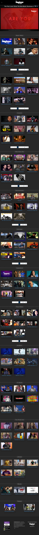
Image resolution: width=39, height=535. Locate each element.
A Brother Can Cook (6, 466)
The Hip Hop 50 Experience (19, 171)
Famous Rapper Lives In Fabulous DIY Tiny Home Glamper (19, 476)
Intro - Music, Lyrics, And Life (6, 220)
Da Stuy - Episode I (20, 402)
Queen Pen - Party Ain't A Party (32, 45)
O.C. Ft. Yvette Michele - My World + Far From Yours (19, 94)
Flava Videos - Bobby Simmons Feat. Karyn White (32, 316)
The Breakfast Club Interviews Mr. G (6, 259)
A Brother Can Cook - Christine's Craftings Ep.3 (32, 466)
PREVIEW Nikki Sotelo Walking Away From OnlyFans (29, 511)
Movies (19, 484)
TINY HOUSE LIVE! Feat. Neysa (32, 429)
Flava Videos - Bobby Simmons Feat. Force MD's (6, 316)
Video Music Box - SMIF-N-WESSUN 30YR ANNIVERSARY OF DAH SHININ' (32, 161)
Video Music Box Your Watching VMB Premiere (32, 171)
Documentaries (19, 190)
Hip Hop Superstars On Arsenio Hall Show (32, 392)
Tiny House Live (19, 420)
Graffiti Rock (32, 402)
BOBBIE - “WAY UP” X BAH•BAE (19, 355)
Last (27, 69)
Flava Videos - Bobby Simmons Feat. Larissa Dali (6, 326)
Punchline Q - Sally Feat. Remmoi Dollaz (19, 365)
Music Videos (19, 35)
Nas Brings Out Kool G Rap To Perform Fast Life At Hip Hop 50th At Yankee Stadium (19, 132)
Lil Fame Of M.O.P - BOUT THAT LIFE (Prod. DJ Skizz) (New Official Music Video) (19, 55)
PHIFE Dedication (19, 210)
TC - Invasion (19, 45)
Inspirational (19, 268)
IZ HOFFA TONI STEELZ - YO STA (32, 365)
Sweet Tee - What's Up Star (32, 84)
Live (6, 45)
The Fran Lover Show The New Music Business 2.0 (19, 239)
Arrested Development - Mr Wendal (19, 297)
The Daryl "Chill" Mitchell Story (32, 200)
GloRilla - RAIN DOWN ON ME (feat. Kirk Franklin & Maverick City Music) (32, 278)
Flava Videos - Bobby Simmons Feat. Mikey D (6, 336)
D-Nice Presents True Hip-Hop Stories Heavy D (32, 249)
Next (24, 69)
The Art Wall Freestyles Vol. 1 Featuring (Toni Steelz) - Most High (6, 365)
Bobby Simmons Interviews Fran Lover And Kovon (19, 259)
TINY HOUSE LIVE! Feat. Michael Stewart (19, 429)
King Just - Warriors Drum (32, 94)
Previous (15, 69)
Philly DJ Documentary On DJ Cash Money (19, 220)
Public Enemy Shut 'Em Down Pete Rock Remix (6, 104)
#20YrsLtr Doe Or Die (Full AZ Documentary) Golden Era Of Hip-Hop (6, 200)
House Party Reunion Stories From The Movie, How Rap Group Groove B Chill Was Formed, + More (10, 511)
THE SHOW (19, 200)
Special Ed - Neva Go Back (19, 104)
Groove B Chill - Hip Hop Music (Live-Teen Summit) (6, 412)
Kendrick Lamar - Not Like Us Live (19, 142)
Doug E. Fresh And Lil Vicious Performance (6, 142)
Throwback (19, 74)
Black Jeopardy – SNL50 (19, 412)
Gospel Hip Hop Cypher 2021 (6, 297)
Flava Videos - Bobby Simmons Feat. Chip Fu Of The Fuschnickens (19, 326)
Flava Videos (19, 307)
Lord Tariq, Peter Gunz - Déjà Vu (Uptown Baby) (19, 84)
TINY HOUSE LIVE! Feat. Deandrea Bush (32, 439)
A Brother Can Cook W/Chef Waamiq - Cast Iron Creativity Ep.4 (6, 476)
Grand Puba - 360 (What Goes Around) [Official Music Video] (6, 65)
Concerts (19, 113)
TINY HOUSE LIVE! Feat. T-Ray (6, 449)
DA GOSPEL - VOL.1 (6, 278)
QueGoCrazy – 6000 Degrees (6, 375)
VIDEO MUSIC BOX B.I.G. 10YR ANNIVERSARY (19, 181)
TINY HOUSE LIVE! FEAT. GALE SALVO (6, 429)
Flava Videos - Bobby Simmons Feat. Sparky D (32, 326)
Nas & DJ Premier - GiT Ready (6, 84)
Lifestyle (19, 457)
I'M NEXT (19, 345)
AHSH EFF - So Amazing (6, 355)
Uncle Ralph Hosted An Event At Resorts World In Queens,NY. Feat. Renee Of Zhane (6, 181)
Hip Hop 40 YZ (6, 239)
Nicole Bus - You (32, 55)
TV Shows (19, 382)
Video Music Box (19, 151)
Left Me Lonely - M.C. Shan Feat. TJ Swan (6, 94)
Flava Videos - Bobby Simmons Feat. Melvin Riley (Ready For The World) (19, 316)
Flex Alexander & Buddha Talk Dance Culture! (32, 210)
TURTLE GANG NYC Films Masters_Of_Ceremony (6, 249)
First (11, 69)
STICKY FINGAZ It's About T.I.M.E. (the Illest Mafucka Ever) (32, 494)
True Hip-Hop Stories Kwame (32, 239)
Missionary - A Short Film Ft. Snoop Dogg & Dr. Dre (6, 494)
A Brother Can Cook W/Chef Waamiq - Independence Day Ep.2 (19, 466)
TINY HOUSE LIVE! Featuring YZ (19, 439)
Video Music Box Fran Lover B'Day (19, 161)
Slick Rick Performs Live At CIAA (32, 132)
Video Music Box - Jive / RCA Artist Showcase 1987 (6, 171)
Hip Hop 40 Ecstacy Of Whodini (19, 249)
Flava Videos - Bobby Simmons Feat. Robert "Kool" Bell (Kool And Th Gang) (19, 336)
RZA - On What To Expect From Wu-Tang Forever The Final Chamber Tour (6, 392)
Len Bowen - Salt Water (32, 355)
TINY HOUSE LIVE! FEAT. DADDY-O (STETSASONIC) (6, 439)
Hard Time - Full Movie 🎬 (19, 494)
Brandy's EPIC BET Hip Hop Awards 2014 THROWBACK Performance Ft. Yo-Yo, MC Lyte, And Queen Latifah (19, 392)
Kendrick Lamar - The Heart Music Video (19, 65)
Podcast (19, 501)
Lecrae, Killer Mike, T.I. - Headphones (19, 278)
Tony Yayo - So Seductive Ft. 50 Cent (6, 55)
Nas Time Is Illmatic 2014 (6, 210)
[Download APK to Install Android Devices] (7, 528)
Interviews (19, 229)
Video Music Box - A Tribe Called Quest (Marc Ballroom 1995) (6, 161)
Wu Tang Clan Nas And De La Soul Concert (6, 132)
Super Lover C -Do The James (6, 402)
